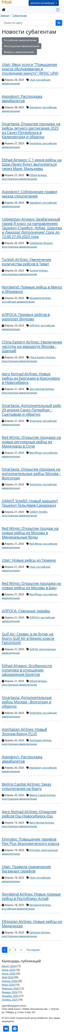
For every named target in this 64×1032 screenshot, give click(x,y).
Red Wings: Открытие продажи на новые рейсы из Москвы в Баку (31, 585)
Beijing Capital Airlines (42, 795)
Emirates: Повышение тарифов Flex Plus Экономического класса (30, 841)
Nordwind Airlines (40, 298)
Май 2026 (7, 977)
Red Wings (36, 452)
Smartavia (35, 143)
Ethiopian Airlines (40, 932)
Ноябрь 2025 (10, 999)
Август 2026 (9, 966)
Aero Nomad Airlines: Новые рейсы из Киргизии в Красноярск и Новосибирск (31, 378)
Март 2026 (8, 984)
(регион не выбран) (43, 3)
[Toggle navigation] (57, 10)
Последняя (33, 950)
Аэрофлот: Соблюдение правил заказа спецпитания (29, 193)
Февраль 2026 (10, 988)
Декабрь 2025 (10, 996)
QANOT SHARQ (38, 512)
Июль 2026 (8, 970)
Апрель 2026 (9, 981)
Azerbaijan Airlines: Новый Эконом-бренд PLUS (24, 731)
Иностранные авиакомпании (21, 46)
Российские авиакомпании (20, 40)
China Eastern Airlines (42, 357)
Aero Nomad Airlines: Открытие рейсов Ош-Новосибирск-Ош (29, 813)
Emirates (35, 850)
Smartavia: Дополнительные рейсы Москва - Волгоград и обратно (27, 702)
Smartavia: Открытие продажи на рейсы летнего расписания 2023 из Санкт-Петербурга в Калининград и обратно (31, 130)
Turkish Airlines (39, 270)
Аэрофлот (35, 107)
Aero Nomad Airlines (42, 389)
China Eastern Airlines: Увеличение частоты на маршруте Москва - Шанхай (32, 346)
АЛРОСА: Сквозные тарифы (26, 610)
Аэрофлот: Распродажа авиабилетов (22, 98)
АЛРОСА (34, 325)
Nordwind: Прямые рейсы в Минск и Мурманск (32, 289)
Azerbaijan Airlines (40, 740)
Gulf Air (34, 649)
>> (21, 950)
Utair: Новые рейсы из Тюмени (29, 560)
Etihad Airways (38, 175)
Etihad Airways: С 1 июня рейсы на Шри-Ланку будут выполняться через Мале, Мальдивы (32, 164)
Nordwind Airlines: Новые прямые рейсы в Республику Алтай (31, 896)
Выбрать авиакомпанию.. (19, 52)
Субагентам (20, 15)
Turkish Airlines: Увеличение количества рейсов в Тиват (26, 261)
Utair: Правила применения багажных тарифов (26, 868)
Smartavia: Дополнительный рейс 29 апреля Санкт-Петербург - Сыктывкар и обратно (31, 410)
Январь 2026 (9, 992)
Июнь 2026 (8, 973)
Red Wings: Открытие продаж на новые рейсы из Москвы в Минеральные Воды (30, 533)
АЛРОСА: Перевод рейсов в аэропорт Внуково (26, 316)
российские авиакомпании (18, 301)
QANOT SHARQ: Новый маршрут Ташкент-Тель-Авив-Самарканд (30, 503)
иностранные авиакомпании (19, 179)
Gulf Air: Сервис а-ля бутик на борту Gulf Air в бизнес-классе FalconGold (28, 638)
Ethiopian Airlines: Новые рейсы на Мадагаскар (32, 923)
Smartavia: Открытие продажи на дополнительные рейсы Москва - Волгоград (31, 473)
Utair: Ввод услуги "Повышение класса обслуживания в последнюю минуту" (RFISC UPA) (30, 69)
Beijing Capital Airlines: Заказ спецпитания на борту (26, 786)
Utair (32, 80)
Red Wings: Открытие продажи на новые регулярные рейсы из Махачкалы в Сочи (31, 442)
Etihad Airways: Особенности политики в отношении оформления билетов (27, 670)
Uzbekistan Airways (41, 243)
